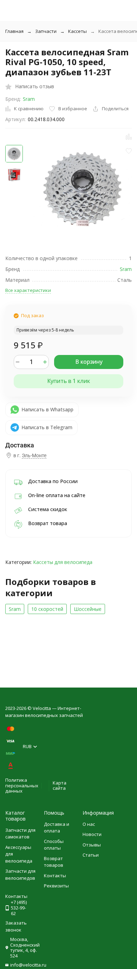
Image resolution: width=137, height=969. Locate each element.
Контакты (55, 875)
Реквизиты (56, 886)
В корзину (89, 361)
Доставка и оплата (56, 827)
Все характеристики (28, 290)
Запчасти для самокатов (20, 833)
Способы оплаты (54, 844)
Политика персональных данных (21, 785)
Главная (14, 31)
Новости (92, 834)
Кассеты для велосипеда (62, 562)
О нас (89, 824)
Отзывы (92, 845)
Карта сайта (59, 786)
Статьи (91, 855)
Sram (29, 99)
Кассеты (77, 31)
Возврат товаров (53, 862)
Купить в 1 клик (68, 381)
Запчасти (46, 31)
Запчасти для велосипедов (20, 874)
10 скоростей (47, 609)
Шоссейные (88, 609)
